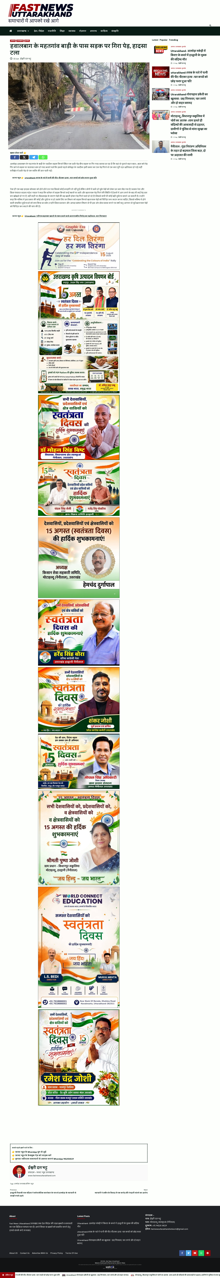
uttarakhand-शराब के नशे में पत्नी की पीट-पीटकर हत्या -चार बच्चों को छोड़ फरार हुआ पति (189, 77)
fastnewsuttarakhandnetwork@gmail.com (169, 1229)
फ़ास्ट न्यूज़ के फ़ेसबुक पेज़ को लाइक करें (33, 1155)
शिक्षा (62, 31)
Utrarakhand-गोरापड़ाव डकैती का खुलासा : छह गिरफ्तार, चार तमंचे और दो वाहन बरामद (189, 99)
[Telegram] (33, 157)
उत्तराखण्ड (21, 31)
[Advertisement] (79, 1125)
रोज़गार (82, 31)
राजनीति (52, 31)
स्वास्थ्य (71, 31)
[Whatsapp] (43, 157)
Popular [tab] (164, 40)
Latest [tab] (155, 40)
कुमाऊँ (27, 41)
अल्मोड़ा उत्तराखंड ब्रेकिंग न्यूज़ (24, 1183)
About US (13, 1253)
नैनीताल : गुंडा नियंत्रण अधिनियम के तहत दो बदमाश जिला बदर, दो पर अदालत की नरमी (188, 151)
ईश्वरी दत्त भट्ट (25, 59)
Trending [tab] (173, 40)
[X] (24, 157)
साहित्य (104, 31)
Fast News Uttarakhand (112, 1261)
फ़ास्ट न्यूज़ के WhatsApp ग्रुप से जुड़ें (30, 1152)
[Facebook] (14, 157)
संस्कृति (115, 31)
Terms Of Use (71, 1253)
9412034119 (68, 1159)
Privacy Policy (56, 1253)
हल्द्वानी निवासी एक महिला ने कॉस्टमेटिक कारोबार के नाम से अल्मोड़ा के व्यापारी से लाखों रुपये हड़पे (43, 1193)
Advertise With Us (40, 1253)
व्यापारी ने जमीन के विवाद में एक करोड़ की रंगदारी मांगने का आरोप (121, 1191)
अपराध (93, 31)
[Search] (210, 25)
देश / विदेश (39, 31)
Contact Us (25, 1253)
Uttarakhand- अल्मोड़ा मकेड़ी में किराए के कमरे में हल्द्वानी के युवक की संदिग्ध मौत (189, 55)
